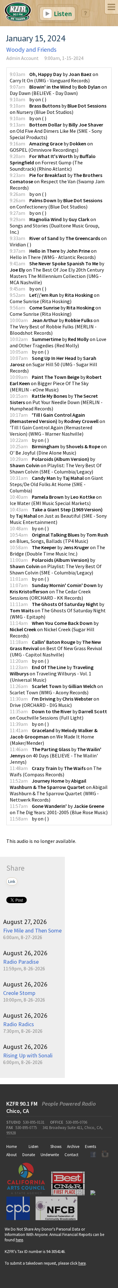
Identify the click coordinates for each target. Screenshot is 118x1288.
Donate (28, 1154)
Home (11, 1146)
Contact (71, 1154)
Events (90, 1146)
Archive (73, 1146)
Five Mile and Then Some (32, 930)
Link (11, 881)
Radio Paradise (21, 961)
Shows (55, 1146)
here (19, 1240)
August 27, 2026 (25, 922)
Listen (62, 13)
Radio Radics (18, 1024)
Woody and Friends (31, 49)
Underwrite (50, 1154)
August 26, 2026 (25, 953)
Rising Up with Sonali (28, 1055)
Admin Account (22, 58)
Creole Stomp (19, 993)
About (11, 1154)
